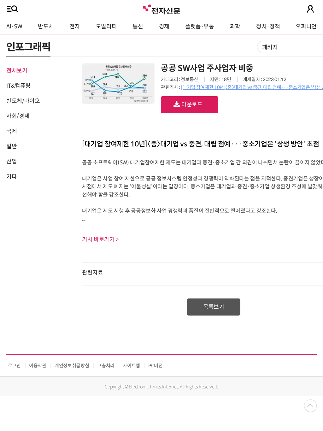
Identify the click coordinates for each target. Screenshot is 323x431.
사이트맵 (131, 366)
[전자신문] (161, 9)
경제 (164, 26)
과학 (235, 26)
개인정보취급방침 (72, 366)
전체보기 (16, 70)
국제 (11, 131)
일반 (11, 146)
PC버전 (155, 366)
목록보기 (213, 307)
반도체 (46, 26)
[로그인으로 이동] (310, 9)
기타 (11, 176)
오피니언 (306, 26)
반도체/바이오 (23, 100)
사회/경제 (17, 116)
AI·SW (14, 26)
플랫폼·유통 (199, 26)
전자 (74, 26)
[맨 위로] (310, 405)
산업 (11, 161)
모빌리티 (106, 26)
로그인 (14, 366)
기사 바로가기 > (100, 239)
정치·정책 (268, 26)
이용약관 (37, 366)
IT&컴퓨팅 (18, 85)
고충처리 (106, 366)
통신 (137, 26)
